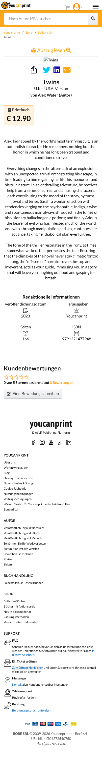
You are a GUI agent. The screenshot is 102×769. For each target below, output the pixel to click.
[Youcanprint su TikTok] (59, 442)
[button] (77, 6)
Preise (8, 559)
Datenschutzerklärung (18, 483)
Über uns (10, 462)
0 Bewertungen (61, 382)
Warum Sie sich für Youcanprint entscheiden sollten (37, 504)
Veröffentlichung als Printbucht (24, 528)
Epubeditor (11, 509)
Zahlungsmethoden (16, 617)
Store (29, 32)
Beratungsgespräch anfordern (31, 710)
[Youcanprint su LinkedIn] (68, 442)
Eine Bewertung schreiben (35, 394)
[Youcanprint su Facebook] (33, 442)
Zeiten (8, 564)
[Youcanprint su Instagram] (42, 442)
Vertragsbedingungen (18, 499)
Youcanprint (12, 32)
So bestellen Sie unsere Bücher (23, 583)
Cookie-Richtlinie (15, 488)
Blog (7, 473)
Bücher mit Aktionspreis (19, 606)
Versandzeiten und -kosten (21, 622)
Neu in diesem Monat (17, 612)
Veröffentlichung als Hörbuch (23, 538)
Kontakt (17, 684)
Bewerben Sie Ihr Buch (18, 554)
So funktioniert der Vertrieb (21, 549)
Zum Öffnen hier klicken (27, 667)
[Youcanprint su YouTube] (51, 442)
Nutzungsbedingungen (18, 494)
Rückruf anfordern (24, 697)
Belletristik (45, 32)
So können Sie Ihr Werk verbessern (26, 543)
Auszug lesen (51, 50)
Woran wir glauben (16, 467)
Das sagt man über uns (18, 478)
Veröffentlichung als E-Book (22, 533)
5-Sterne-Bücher (15, 601)
